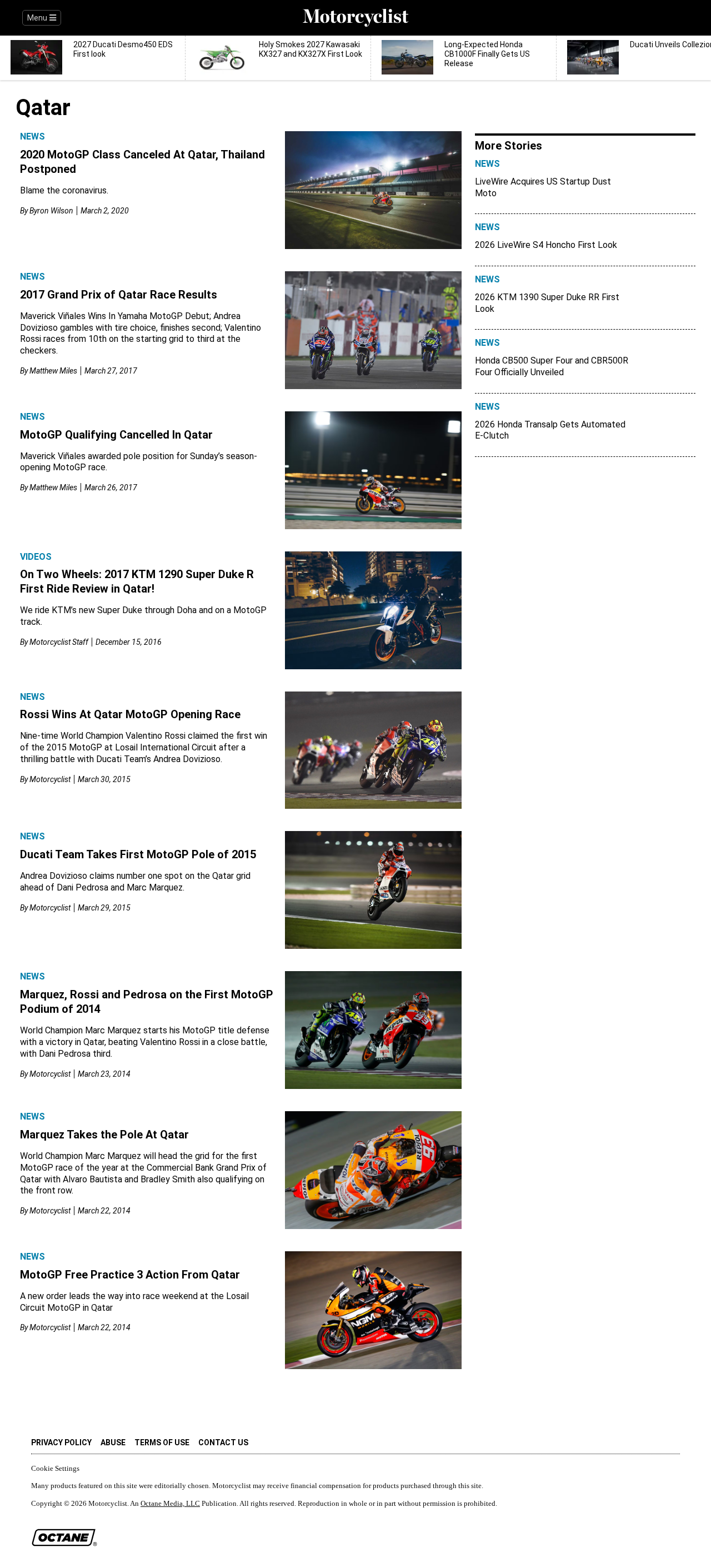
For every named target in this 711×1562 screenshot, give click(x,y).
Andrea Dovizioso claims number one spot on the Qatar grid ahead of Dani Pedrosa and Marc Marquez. (135, 881)
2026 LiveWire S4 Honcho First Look (546, 245)
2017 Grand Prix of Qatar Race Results (118, 294)
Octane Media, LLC (170, 1503)
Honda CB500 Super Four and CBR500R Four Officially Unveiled (551, 366)
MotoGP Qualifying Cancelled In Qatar (116, 434)
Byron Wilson (51, 210)
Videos (36, 556)
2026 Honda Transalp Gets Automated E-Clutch (550, 430)
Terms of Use (161, 1442)
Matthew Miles (53, 370)
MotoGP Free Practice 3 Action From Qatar (130, 1274)
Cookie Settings (55, 1468)
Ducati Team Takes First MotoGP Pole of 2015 (138, 854)
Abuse (113, 1442)
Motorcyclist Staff (58, 642)
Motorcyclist (50, 779)
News (32, 136)
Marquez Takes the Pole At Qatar (104, 1134)
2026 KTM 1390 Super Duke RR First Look (547, 303)
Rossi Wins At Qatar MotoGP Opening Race (130, 714)
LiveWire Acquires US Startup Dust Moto (543, 187)
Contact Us (223, 1442)
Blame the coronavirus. (64, 190)
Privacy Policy (61, 1442)
